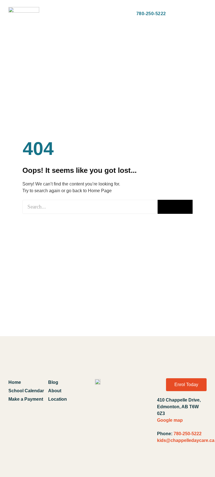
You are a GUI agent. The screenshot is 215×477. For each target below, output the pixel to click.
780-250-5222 (188, 433)
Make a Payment (25, 399)
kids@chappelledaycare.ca (185, 440)
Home (14, 382)
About (54, 390)
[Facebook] (163, 462)
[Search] (175, 207)
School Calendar (26, 390)
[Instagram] (188, 462)
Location (57, 399)
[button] (50, 13)
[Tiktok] (200, 462)
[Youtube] (175, 462)
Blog (53, 382)
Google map (170, 420)
